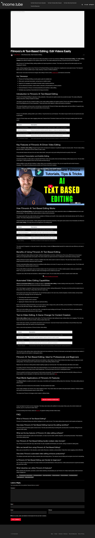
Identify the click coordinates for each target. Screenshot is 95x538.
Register (92, 4)
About (52, 533)
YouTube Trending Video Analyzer (55, 3)
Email (12, 510)
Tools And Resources (35, 6)
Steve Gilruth (17, 54)
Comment (13, 488)
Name (12, 504)
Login (86, 4)
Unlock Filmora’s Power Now (50, 399)
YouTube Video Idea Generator (70, 3)
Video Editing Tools (29, 477)
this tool (38, 410)
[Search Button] (82, 4)
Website (50, 510)
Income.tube (15, 533)
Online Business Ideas (25, 54)
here (56, 374)
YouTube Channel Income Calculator (38, 3)
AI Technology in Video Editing (26, 475)
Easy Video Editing (47, 475)
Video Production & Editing (36, 54)
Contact (55, 533)
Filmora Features (55, 475)
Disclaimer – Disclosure (63, 533)
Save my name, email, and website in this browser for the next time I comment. (29, 515)
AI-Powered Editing (38, 475)
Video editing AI (20, 477)
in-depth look (55, 72)
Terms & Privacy (81, 533)
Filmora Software (64, 475)
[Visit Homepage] (14, 4)
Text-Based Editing (73, 475)
